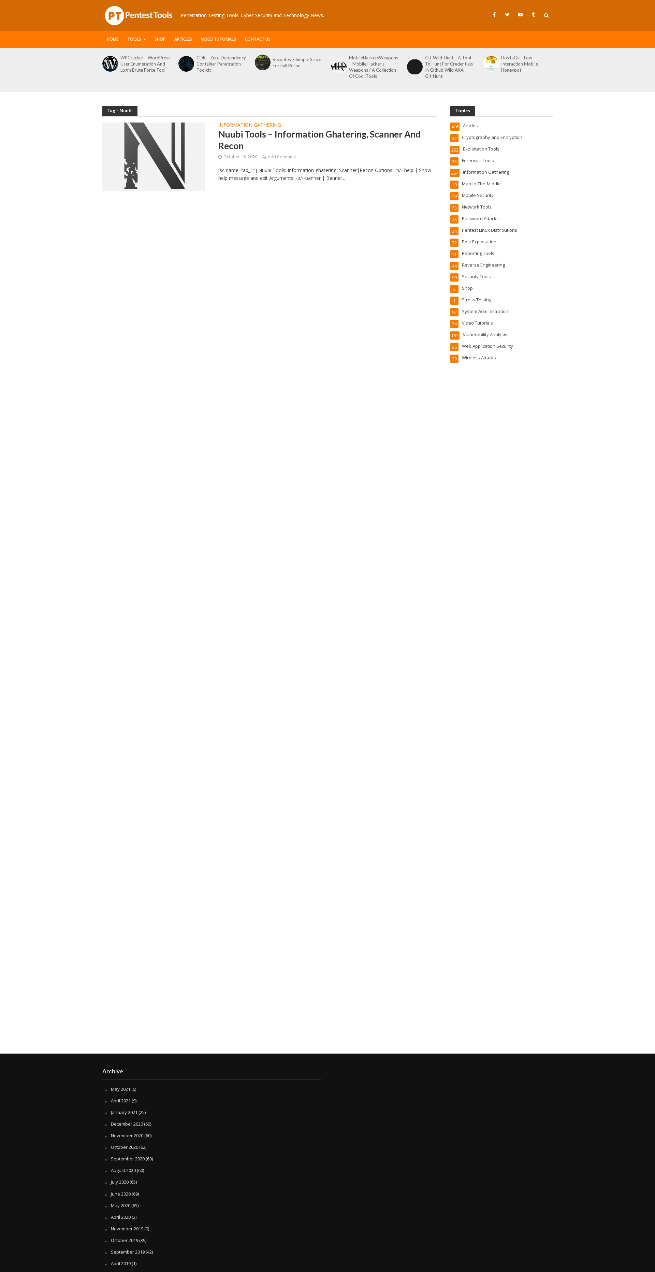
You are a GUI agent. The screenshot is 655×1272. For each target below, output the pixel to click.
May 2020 (120, 1205)
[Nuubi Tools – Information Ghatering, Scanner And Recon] (153, 156)
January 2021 (124, 1112)
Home (112, 39)
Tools (134, 39)
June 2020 (121, 1194)
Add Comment (282, 157)
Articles (183, 39)
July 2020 (120, 1182)
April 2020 (121, 1217)
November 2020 (127, 1135)
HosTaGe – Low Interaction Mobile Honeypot (519, 64)
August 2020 (123, 1170)
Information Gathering (249, 125)
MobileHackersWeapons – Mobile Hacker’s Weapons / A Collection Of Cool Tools (373, 67)
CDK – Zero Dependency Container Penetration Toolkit (221, 64)
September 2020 (128, 1159)
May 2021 (120, 1089)
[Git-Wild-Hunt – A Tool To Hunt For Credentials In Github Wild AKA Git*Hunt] (414, 67)
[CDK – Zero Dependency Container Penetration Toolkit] (185, 64)
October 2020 (124, 1147)
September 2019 (128, 1252)
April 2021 (121, 1101)
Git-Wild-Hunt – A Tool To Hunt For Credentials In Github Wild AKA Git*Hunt (449, 67)
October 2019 (124, 1240)
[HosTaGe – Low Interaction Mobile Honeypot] (490, 64)
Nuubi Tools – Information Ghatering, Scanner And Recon (319, 140)
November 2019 (127, 1229)
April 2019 (121, 1263)
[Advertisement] (327, 999)
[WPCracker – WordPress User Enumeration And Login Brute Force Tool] (109, 64)
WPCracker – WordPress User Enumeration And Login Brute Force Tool (145, 64)
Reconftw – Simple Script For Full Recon (297, 62)
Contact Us (258, 39)
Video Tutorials (218, 39)
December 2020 (127, 1124)
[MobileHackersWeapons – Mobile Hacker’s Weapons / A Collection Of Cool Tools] (338, 67)
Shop (160, 39)
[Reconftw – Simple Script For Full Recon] (262, 62)
